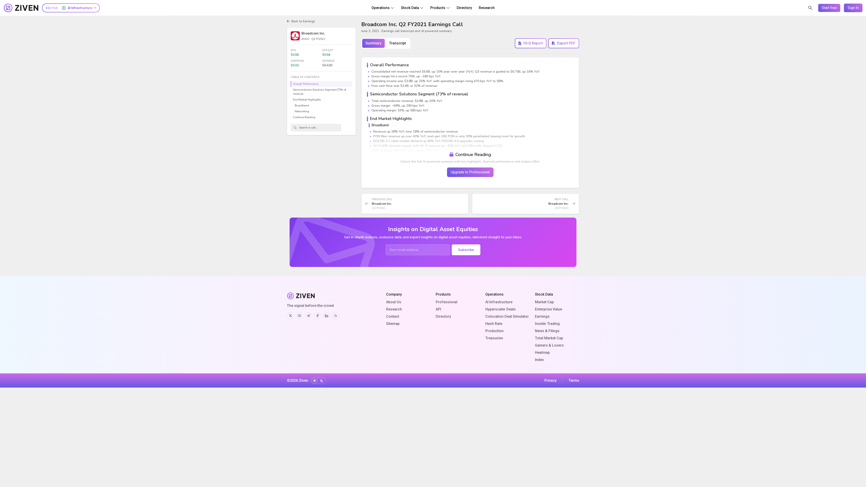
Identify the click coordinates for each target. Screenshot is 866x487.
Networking (302, 111)
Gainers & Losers (549, 345)
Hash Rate (493, 324)
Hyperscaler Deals (500, 309)
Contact (392, 316)
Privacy (550, 380)
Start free (829, 8)
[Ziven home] (21, 7)
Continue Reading (304, 117)
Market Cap (544, 302)
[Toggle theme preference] (318, 380)
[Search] (810, 8)
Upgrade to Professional (470, 172)
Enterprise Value (548, 309)
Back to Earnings (303, 21)
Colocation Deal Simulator (507, 316)
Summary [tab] (373, 43)
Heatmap (542, 352)
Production (494, 331)
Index (539, 360)
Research (394, 309)
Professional (446, 302)
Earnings (542, 316)
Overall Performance (305, 84)
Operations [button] (380, 8)
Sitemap (393, 324)
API (438, 309)
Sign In (853, 8)
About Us (393, 302)
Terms (574, 380)
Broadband (302, 105)
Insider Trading (547, 324)
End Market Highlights (307, 99)
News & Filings (547, 331)
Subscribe (466, 250)
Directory (443, 316)
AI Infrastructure (498, 302)
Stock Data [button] (410, 8)
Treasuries (494, 338)
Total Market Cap (549, 338)
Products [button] (437, 8)
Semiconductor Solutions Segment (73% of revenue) (319, 92)
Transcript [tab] (397, 43)
